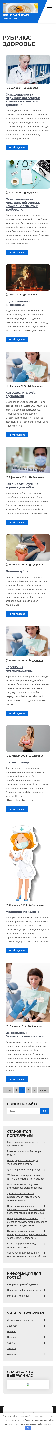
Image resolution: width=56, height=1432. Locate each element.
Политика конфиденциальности (24, 1290)
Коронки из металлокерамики (20, 669)
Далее (43, 1090)
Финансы (12, 1354)
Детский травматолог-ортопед (23, 1169)
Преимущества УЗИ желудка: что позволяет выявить (22, 1162)
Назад (8, 1090)
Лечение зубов (17, 571)
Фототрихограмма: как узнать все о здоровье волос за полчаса (24, 1186)
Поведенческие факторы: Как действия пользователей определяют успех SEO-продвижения (27, 1222)
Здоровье (32, 88)
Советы (11, 1342)
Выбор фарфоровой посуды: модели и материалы (22, 1245)
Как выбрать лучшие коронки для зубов (22, 485)
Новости (11, 1331)
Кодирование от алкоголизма (18, 303)
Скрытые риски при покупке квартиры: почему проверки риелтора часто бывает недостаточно (27, 1234)
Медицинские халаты (22, 912)
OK (28, 1428)
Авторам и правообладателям (23, 1284)
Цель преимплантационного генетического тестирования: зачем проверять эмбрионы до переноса (26, 1209)
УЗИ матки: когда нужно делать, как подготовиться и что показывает (26, 1177)
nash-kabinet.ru (16, 14)
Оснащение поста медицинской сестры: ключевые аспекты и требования (23, 99)
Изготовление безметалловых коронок (25, 1034)
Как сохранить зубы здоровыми (21, 394)
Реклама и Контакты (18, 1295)
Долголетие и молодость (20, 1320)
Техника (11, 1348)
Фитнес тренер (17, 762)
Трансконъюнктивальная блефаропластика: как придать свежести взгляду (23, 1197)
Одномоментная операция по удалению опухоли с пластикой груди (27, 1254)
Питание (11, 1337)
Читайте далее (17, 147)
